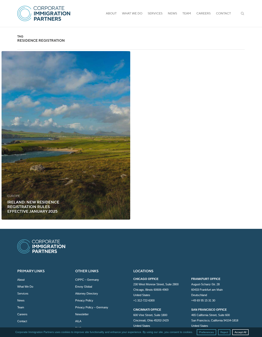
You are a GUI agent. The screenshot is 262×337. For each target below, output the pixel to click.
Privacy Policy (84, 300)
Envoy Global (83, 286)
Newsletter (82, 314)
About (21, 279)
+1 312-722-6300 (144, 300)
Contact (22, 321)
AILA (78, 321)
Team (20, 307)
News (21, 300)
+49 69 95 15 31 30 (203, 300)
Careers (22, 314)
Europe (13, 196)
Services (22, 293)
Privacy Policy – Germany (91, 307)
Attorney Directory (86, 293)
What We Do (25, 286)
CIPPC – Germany (87, 279)
